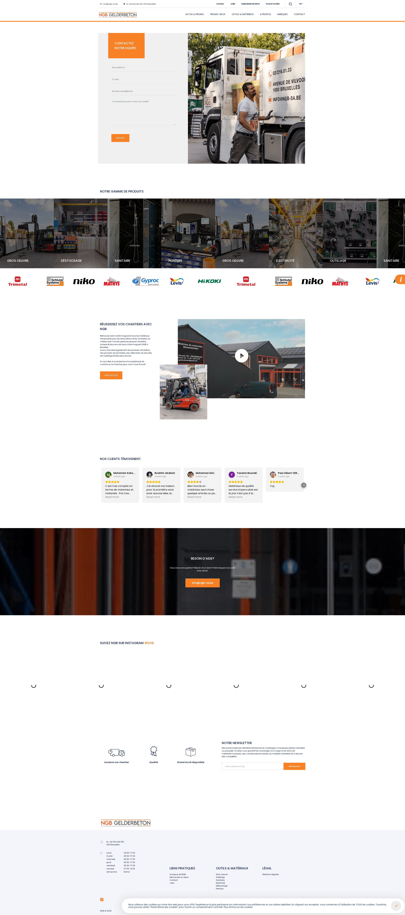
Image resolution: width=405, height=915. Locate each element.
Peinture (219, 888)
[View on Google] (108, 475)
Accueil (220, 4)
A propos (265, 14)
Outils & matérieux (243, 14)
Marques (282, 14)
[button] (101, 485)
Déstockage (221, 885)
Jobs (232, 4)
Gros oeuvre (221, 874)
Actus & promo (194, 14)
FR (300, 4)
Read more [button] (112, 497)
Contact (299, 14)
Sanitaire (220, 880)
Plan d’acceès (273, 4)
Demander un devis (250, 4)
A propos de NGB (178, 874)
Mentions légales (270, 874)
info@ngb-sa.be (110, 4)
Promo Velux (217, 14)
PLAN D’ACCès (111, 375)
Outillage (220, 877)
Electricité (220, 883)
